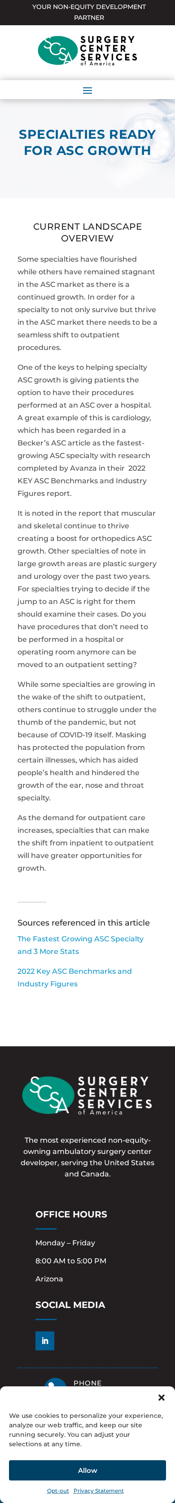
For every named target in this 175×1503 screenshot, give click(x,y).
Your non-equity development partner (89, 12)
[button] (161, 1397)
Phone (88, 1383)
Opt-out (58, 1490)
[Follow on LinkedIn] (44, 1340)
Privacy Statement (99, 1490)
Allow (87, 1470)
